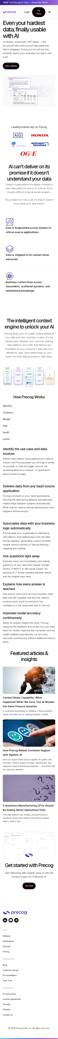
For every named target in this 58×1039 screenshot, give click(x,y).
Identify (7, 405)
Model (6, 419)
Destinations (8, 941)
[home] (13, 12)
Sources (7, 946)
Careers (6, 1009)
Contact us (8, 1015)
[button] (49, 12)
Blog (5, 965)
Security (6, 1004)
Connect (8, 412)
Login (27, 12)
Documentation (10, 975)
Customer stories (10, 970)
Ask (5, 425)
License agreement (12, 999)
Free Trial (7, 980)
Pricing (6, 951)
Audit (6, 432)
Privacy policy (9, 994)
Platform (6, 936)
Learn (6, 439)
